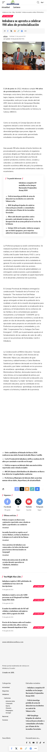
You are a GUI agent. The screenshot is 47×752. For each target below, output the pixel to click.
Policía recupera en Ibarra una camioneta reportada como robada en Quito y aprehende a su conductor (16, 522)
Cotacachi (9, 703)
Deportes (5, 691)
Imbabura (5, 694)
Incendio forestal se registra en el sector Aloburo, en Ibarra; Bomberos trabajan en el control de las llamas (15, 534)
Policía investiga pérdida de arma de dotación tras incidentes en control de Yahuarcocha (20, 198)
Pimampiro (9, 710)
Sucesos (5, 720)
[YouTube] (33, 742)
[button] (4, 2)
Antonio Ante (10, 701)
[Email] (14, 31)
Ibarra (8, 706)
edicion (5, 36)
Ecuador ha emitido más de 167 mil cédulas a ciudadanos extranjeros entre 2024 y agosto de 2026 (15, 611)
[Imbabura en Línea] (12, 2)
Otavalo (8, 708)
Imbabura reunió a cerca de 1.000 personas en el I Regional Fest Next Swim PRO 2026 (15, 597)
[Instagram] (37, 742)
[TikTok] (40, 742)
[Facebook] (7, 504)
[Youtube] (29, 504)
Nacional (5, 716)
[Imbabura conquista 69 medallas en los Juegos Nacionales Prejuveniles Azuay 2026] (11, 186)
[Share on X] (11, 31)
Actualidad (7, 16)
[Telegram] (39, 504)
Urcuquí (8, 713)
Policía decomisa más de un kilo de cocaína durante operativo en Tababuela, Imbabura (15, 562)
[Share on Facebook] (7, 31)
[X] (18, 504)
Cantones (7, 698)
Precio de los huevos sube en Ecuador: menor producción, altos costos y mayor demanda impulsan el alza (16, 624)
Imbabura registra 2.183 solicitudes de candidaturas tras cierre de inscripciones (16, 583)
